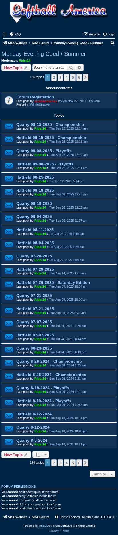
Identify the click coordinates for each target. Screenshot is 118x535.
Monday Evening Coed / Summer (43, 54)
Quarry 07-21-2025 (34, 295)
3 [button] (60, 77)
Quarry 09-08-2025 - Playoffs (44, 150)
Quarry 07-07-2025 (34, 322)
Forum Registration (35, 97)
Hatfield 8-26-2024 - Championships (51, 374)
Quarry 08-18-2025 (34, 203)
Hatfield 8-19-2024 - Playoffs (43, 401)
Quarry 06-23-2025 (34, 348)
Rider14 (24, 60)
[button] (85, 77)
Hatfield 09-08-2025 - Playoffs (45, 164)
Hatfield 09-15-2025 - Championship (51, 137)
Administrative (40, 104)
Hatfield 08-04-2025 (35, 243)
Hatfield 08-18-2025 (35, 190)
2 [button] (54, 77)
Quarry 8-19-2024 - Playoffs (42, 387)
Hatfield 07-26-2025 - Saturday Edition (53, 282)
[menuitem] (15, 34)
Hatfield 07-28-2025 (35, 269)
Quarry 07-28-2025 (34, 256)
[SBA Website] (59, 13)
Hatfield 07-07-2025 (35, 335)
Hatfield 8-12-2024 (34, 414)
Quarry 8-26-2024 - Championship (49, 361)
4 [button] (67, 77)
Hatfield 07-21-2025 (35, 308)
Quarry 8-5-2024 (31, 440)
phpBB (43, 525)
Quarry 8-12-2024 (33, 427)
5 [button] (73, 77)
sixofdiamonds (45, 101)
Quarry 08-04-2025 (34, 216)
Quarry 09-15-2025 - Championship (50, 124)
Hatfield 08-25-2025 (35, 177)
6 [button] (79, 77)
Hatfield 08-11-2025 (35, 229)
